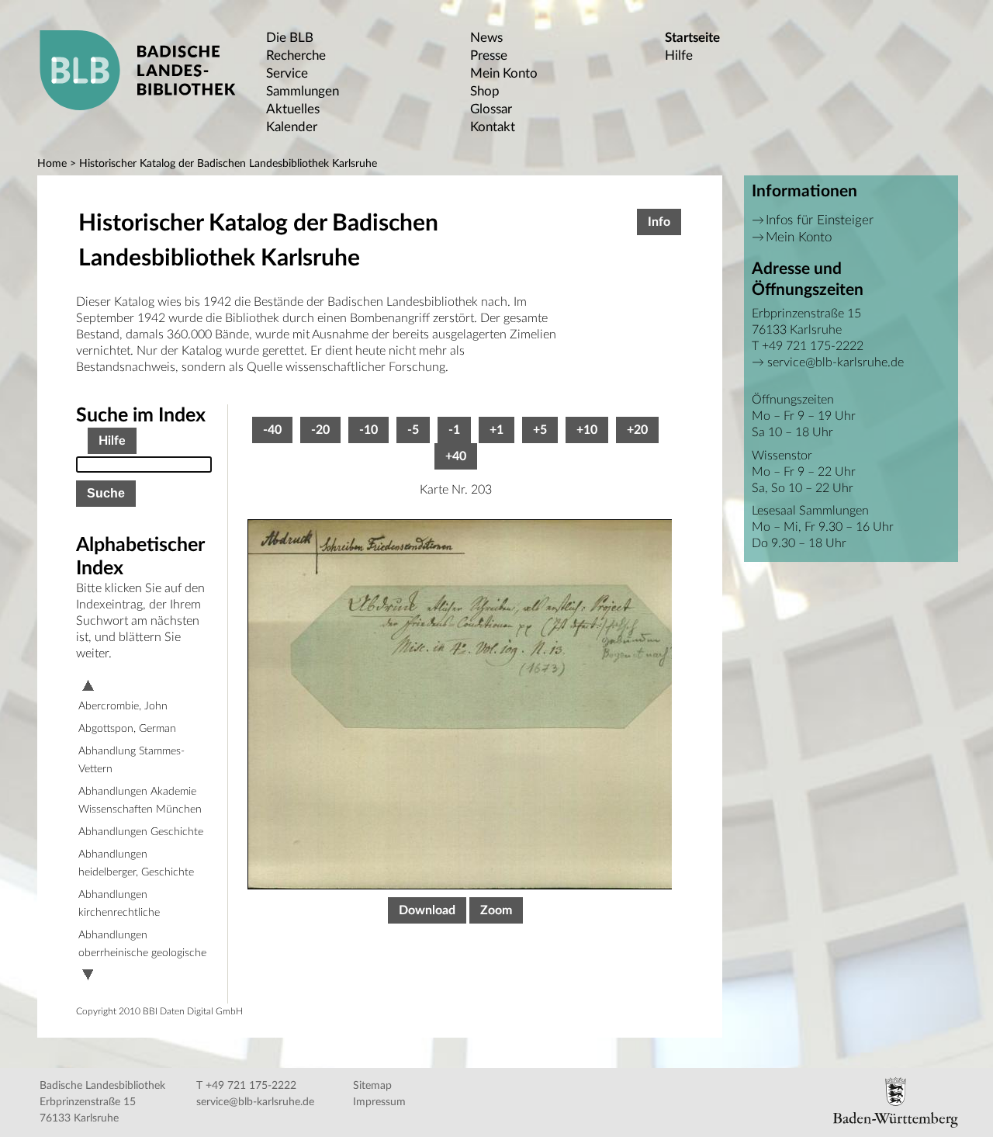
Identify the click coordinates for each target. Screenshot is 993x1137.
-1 (454, 430)
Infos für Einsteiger (820, 220)
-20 (320, 430)
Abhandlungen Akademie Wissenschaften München (140, 800)
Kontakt (492, 126)
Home (52, 163)
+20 (637, 430)
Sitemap (372, 1085)
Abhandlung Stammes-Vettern (131, 760)
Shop (485, 91)
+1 (496, 430)
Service (287, 73)
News (486, 37)
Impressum (379, 1102)
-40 (272, 430)
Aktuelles (293, 109)
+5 (540, 430)
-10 (368, 430)
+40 (455, 456)
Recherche (296, 55)
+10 (586, 430)
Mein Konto (504, 73)
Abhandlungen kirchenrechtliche (119, 903)
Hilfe (679, 55)
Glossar (491, 109)
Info (659, 222)
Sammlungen (302, 91)
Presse (488, 55)
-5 (413, 430)
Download (427, 910)
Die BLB (289, 37)
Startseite (692, 37)
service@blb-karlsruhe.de (835, 362)
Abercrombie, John (123, 706)
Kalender (291, 126)
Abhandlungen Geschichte (140, 832)
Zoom (496, 910)
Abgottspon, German (127, 728)
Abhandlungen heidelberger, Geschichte (136, 863)
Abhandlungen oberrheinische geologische (142, 944)
